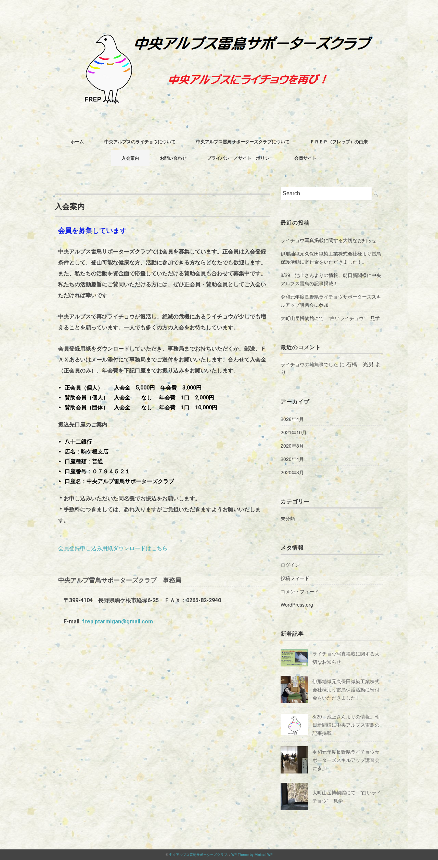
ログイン (290, 564)
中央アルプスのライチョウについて (140, 141)
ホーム (77, 141)
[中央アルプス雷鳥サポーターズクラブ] (219, 25)
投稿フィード (295, 577)
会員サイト (305, 158)
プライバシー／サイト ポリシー (240, 158)
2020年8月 (292, 445)
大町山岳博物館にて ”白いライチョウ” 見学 (330, 318)
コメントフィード (300, 591)
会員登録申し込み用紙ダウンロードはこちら (113, 548)
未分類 (288, 518)
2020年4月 (292, 458)
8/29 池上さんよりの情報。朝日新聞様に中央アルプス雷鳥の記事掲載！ (331, 279)
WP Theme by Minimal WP (252, 854)
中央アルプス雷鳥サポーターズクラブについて (242, 141)
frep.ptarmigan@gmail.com (117, 621)
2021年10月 (294, 432)
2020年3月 (292, 472)
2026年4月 (292, 418)
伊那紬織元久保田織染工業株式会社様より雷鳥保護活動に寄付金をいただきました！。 (331, 257)
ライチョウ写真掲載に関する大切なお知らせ (328, 240)
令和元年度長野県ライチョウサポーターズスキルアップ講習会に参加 (331, 300)
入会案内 (130, 158)
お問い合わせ (173, 158)
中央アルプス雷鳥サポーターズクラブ (198, 854)
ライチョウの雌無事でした (309, 364)
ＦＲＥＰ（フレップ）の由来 (339, 141)
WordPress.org (297, 604)
